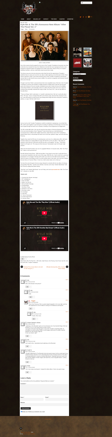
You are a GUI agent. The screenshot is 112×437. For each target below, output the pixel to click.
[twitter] (80, 16)
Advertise (70, 19)
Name (22, 397)
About (29, 19)
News (26, 29)
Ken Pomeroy (52, 260)
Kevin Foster (58, 260)
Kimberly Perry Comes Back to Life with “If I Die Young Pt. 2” (32, 267)
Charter (62, 19)
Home (22, 19)
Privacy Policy (48, 419)
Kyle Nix (63, 260)
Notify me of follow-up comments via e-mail (33, 411)
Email (47, 397)
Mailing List (37, 19)
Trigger (22, 29)
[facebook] (83, 16)
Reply (67, 279)
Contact (45, 19)
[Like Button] (22, 259)
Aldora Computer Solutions (29, 433)
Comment (23, 383)
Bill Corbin (39, 260)
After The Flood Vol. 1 (31, 260)
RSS (91, 16)
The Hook (54, 19)
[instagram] (86, 16)
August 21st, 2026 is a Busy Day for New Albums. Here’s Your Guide (82, 96)
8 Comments (32, 29)
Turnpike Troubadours (33, 262)
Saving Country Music (26, 432)
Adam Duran (23, 260)
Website (23, 402)
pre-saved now (56, 169)
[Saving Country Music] (29, 14)
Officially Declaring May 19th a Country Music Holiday (56, 267)
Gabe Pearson (45, 260)
